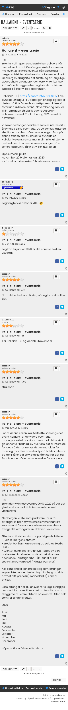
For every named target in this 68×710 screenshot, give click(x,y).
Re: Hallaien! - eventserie (21, 194)
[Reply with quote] (55, 41)
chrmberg (7, 182)
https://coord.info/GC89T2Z (38, 96)
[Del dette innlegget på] (59, 41)
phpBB (30, 698)
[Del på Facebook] (57, 169)
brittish (6, 38)
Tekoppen (7, 228)
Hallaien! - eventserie (21, 22)
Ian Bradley (60, 695)
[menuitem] (10, 7)
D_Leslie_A (8, 320)
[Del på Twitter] (62, 169)
